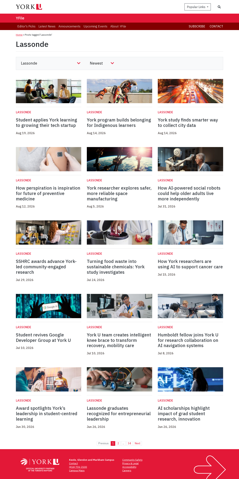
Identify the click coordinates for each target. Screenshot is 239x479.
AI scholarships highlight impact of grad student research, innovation (184, 413)
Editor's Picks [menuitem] (26, 26)
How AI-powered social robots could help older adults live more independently (189, 193)
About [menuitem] (118, 26)
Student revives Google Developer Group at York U (43, 337)
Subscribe (197, 26)
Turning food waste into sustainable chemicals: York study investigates (116, 266)
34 (129, 443)
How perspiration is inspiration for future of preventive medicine (48, 193)
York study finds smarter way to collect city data (188, 122)
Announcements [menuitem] (69, 26)
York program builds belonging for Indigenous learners (119, 122)
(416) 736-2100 (78, 467)
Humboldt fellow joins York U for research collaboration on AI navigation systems (188, 340)
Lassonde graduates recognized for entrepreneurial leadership (119, 413)
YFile (20, 18)
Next (137, 443)
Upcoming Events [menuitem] (95, 26)
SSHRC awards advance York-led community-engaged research (46, 266)
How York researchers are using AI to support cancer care (190, 264)
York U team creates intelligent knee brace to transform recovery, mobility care (119, 340)
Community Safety (132, 459)
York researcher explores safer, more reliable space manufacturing (119, 193)
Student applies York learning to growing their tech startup (46, 122)
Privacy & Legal (130, 463)
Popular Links (196, 7)
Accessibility (129, 467)
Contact (216, 26)
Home (19, 34)
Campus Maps (77, 470)
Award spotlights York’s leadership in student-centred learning (46, 413)
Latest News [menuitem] (46, 26)
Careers (126, 470)
